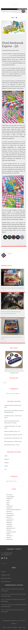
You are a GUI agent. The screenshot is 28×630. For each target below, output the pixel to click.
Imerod (7, 502)
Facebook (6, 459)
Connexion (3, 571)
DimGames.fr (9, 509)
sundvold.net (9, 524)
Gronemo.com (9, 535)
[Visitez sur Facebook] (4, 558)
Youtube (6, 466)
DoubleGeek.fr (9, 498)
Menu (12, 17)
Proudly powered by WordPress (10, 620)
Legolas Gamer (9, 539)
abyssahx (10, 253)
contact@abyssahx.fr (7, 553)
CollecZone (8, 537)
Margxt (7, 504)
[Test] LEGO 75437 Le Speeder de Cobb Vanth (12, 288)
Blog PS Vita (8, 517)
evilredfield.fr (9, 526)
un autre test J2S (6, 55)
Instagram (6, 462)
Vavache (8, 500)
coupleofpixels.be (10, 515)
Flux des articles (5, 575)
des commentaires (6, 578)
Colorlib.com (14, 623)
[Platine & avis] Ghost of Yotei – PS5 (12, 431)
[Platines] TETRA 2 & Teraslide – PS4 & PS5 (13, 434)
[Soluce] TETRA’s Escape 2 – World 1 (12, 444)
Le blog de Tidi (9, 506)
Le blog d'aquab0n (10, 496)
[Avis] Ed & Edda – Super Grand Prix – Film (13, 438)
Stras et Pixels (9, 494)
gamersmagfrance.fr (16, 509)
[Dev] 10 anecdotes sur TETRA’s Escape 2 (13, 441)
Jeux (5, 469)
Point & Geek (9, 507)
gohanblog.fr (9, 522)
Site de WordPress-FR (6, 581)
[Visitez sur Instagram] (6, 558)
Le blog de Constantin (11, 532)
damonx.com (9, 511)
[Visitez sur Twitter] (2, 558)
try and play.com (9, 519)
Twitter (5, 455)
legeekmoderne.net (10, 528)
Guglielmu (8, 533)
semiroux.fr (8, 530)
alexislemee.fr (9, 520)
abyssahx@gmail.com (6, 554)
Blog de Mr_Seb (9, 513)
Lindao (2, 589)
